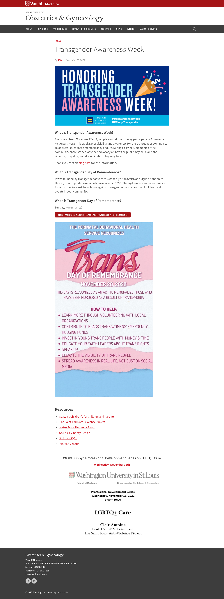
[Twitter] (34, 581)
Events (131, 29)
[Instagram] (28, 581)
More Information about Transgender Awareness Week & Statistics (93, 214)
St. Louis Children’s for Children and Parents (86, 416)
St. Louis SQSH (68, 438)
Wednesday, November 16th (112, 464)
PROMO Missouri (69, 444)
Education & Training (84, 29)
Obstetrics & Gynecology (64, 18)
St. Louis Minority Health (74, 433)
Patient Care (60, 29)
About (29, 29)
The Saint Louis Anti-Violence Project (82, 422)
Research (106, 29)
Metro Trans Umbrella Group (77, 427)
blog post (84, 163)
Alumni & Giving (148, 29)
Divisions (43, 29)
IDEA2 (58, 41)
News (119, 29)
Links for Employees (36, 574)
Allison (61, 60)
